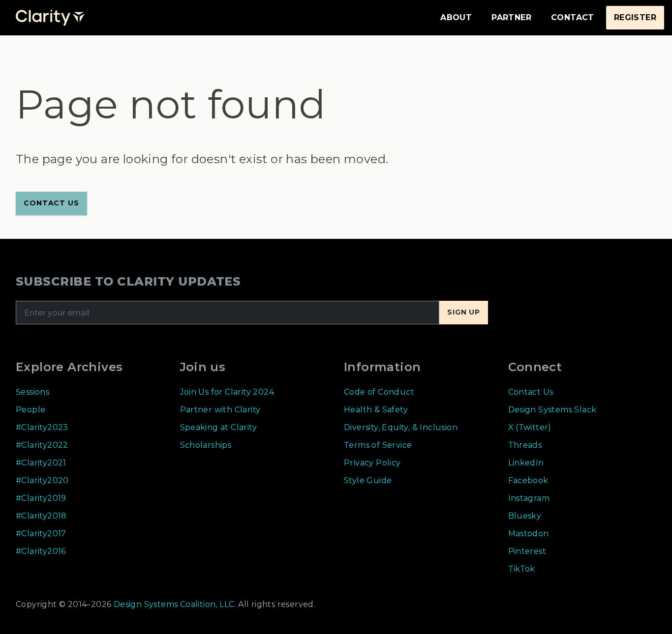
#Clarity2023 (42, 427)
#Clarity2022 (42, 445)
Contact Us (530, 392)
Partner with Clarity (220, 409)
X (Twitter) (529, 427)
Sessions (32, 392)
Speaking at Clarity (218, 427)
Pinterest (527, 551)
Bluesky (525, 515)
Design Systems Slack (552, 409)
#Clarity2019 (41, 498)
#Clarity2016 (41, 551)
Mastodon (528, 533)
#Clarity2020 (42, 480)
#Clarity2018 (41, 515)
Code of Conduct (379, 392)
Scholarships (206, 445)
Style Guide (368, 480)
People (30, 409)
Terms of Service (378, 445)
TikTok (521, 569)
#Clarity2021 (41, 462)
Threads (525, 445)
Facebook (528, 480)
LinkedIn (526, 462)
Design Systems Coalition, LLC (172, 604)
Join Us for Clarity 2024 (227, 392)
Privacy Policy (372, 462)
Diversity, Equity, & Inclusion (401, 427)
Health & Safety (376, 409)
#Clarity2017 (41, 533)
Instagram (529, 498)
